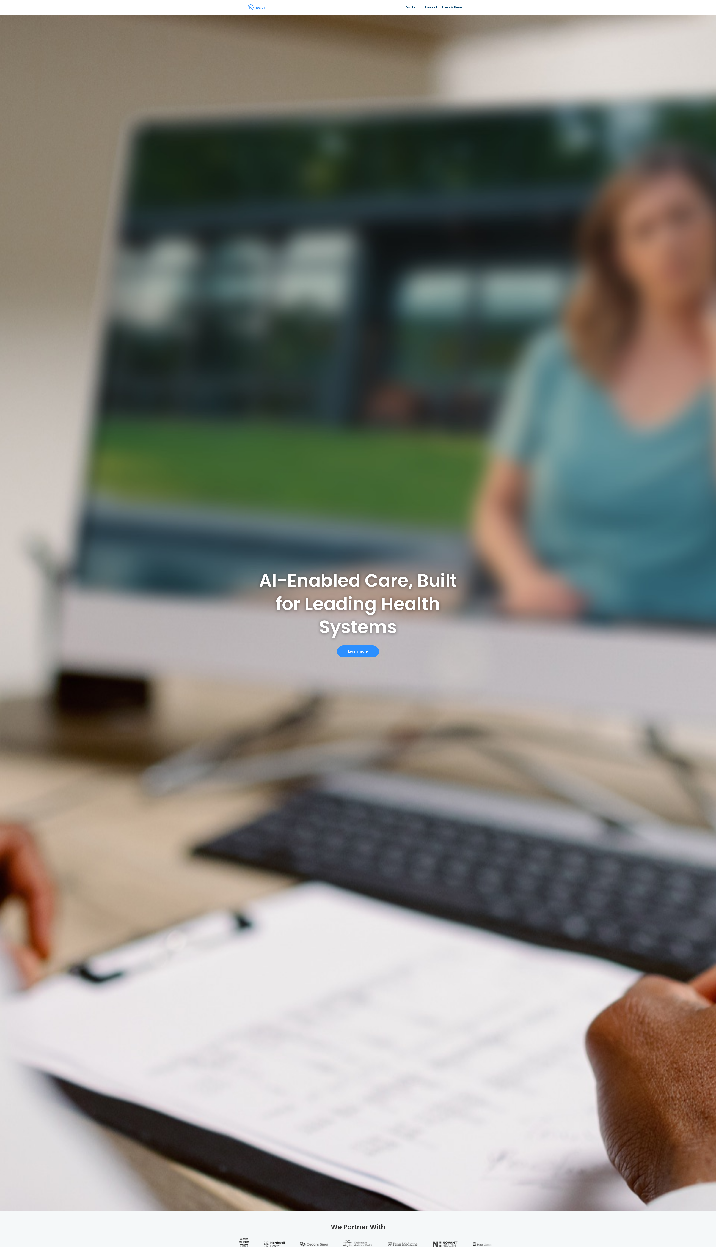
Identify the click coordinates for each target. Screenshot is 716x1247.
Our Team (412, 7)
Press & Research (455, 7)
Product (431, 7)
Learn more (358, 651)
